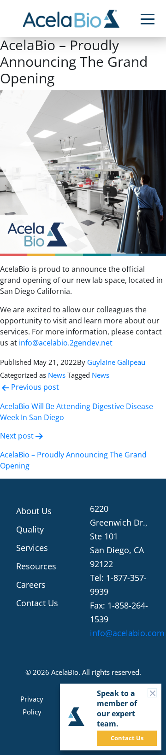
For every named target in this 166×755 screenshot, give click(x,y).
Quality (30, 529)
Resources (36, 566)
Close (156, 692)
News (56, 375)
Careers (31, 584)
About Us (34, 510)
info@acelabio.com (127, 632)
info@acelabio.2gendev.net (66, 343)
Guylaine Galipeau (116, 362)
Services (32, 547)
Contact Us (37, 603)
